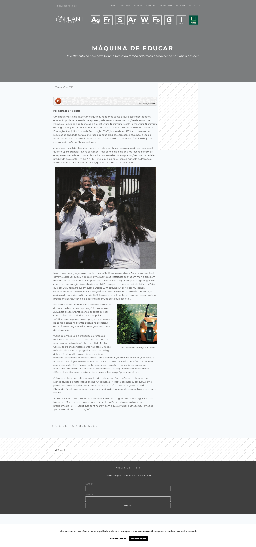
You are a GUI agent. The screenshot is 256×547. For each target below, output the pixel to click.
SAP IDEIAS (125, 6)
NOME (89, 484)
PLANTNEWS (166, 6)
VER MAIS (60, 450)
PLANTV (138, 6)
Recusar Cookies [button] (118, 539)
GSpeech (151, 103)
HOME (113, 6)
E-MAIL (89, 494)
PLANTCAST (151, 6)
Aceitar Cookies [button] (138, 539)
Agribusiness (84, 425)
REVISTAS (180, 6)
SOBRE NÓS (195, 6)
